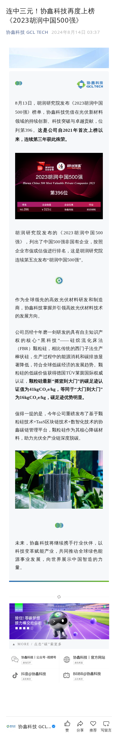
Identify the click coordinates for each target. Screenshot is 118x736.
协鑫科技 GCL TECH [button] (27, 32)
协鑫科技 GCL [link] (34, 726)
